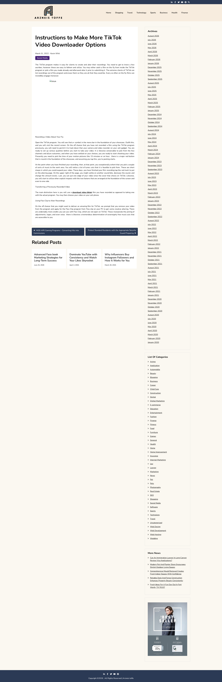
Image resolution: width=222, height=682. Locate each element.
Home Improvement (158, 452)
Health (174, 12)
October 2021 (154, 260)
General (153, 440)
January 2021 (153, 295)
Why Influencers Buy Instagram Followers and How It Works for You (119, 257)
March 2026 (153, 55)
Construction (155, 393)
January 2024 (153, 157)
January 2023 (153, 201)
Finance (184, 12)
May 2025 (152, 95)
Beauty (153, 373)
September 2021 (155, 264)
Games (153, 436)
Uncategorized (156, 522)
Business (164, 12)
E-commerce (155, 405)
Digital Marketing (157, 401)
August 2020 (153, 315)
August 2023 (153, 173)
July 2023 (152, 177)
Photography (155, 487)
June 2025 (152, 91)
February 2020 (154, 338)
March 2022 (153, 240)
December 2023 (155, 161)
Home (108, 12)
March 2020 (153, 334)
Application (155, 365)
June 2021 (152, 275)
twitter (178, 2)
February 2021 (154, 291)
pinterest (185, 2)
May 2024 (152, 142)
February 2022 (154, 244)
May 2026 (152, 47)
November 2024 (155, 118)
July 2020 (152, 319)
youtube (182, 2)
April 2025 (152, 99)
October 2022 (154, 212)
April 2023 (152, 189)
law (151, 464)
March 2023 (153, 193)
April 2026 (152, 51)
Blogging (154, 377)
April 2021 (152, 283)
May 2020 (152, 326)
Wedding (154, 538)
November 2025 (155, 71)
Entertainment (156, 412)
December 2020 (155, 299)
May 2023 (152, 185)
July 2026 (152, 40)
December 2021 (155, 252)
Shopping (119, 12)
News (152, 475)
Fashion (153, 416)
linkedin (172, 2)
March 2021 (153, 287)
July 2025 (152, 87)
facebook (175, 2)
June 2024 (152, 138)
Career (153, 385)
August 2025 (153, 83)
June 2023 (152, 181)
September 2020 (155, 311)
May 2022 (152, 232)
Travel (130, 12)
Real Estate (155, 491)
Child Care (154, 389)
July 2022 (152, 224)
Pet (151, 479)
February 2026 (154, 59)
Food (152, 428)
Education (154, 409)
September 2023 (155, 169)
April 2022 (152, 236)
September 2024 (155, 126)
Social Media (42, 58)
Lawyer (153, 467)
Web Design (155, 526)
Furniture (154, 432)
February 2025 (154, 106)
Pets (152, 483)
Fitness (153, 424)
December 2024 (155, 114)
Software (154, 507)
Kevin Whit (55, 53)
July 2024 (152, 134)
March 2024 (153, 150)
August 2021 (153, 267)
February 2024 (154, 154)
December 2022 (155, 205)
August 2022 (153, 220)
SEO (152, 495)
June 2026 (152, 44)
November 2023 (155, 165)
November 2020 (155, 303)
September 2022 (155, 216)
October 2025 (154, 75)
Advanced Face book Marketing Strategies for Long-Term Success (48, 257)
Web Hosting (155, 534)
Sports (153, 12)
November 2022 (155, 209)
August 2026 (153, 36)
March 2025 (153, 102)
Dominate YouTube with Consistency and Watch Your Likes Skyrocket (83, 257)
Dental (153, 397)
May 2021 (152, 279)
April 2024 (152, 146)
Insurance (154, 456)
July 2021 (152, 271)
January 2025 (153, 110)
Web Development (158, 530)
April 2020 (152, 330)
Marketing (154, 471)
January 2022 (153, 248)
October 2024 (154, 122)
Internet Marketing (158, 460)
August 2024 (153, 130)
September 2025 (155, 79)
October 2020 (154, 307)
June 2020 (152, 322)
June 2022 (152, 228)
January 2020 (153, 342)
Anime (153, 361)
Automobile (155, 369)
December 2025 (155, 67)
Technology (141, 12)
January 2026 (153, 63)
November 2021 (155, 256)
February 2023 (154, 197)
